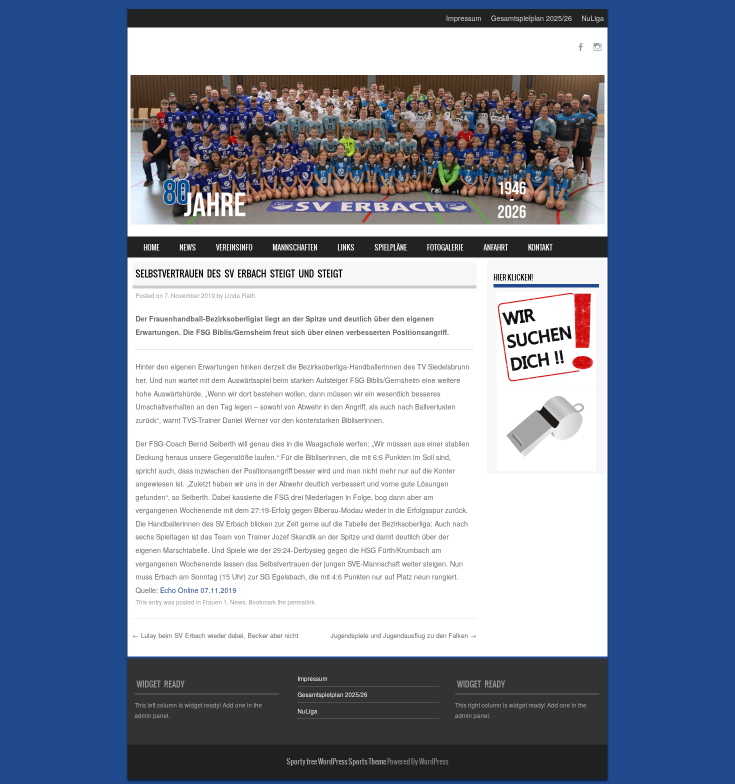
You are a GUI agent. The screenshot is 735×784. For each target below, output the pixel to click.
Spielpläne (390, 247)
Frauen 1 (214, 602)
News (188, 247)
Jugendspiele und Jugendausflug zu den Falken (403, 635)
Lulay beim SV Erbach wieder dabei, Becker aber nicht (215, 635)
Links (346, 247)
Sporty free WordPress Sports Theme (336, 761)
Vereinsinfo (234, 247)
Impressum (464, 18)
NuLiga (593, 18)
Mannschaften (295, 247)
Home (152, 247)
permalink (301, 602)
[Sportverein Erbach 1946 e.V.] (367, 221)
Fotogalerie (445, 247)
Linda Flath (239, 295)
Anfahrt (496, 247)
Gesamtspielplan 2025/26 (531, 18)
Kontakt (540, 247)
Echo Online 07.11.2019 (198, 590)
